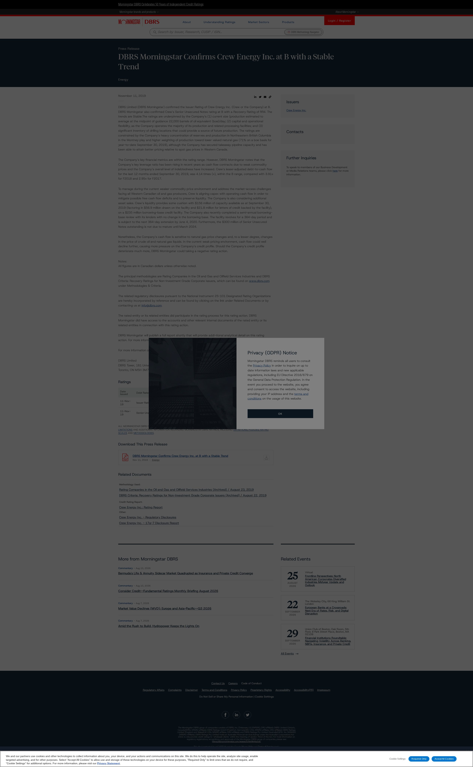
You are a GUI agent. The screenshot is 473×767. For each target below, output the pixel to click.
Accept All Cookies (444, 759)
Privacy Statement (108, 763)
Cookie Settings (397, 759)
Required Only (418, 759)
